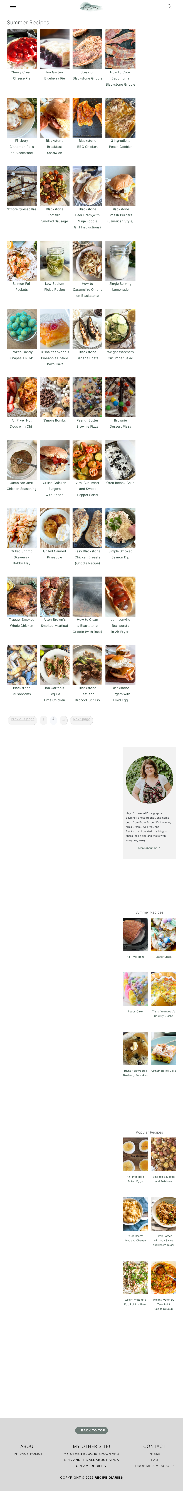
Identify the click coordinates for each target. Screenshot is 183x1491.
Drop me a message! (154, 1466)
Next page (81, 719)
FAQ (154, 1460)
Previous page (22, 719)
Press (154, 1453)
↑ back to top (91, 1430)
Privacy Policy (28, 1453)
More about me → (149, 847)
